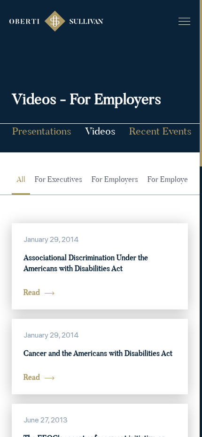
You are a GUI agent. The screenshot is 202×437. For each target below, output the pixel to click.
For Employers (115, 180)
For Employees (171, 180)
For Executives (58, 180)
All (20, 180)
